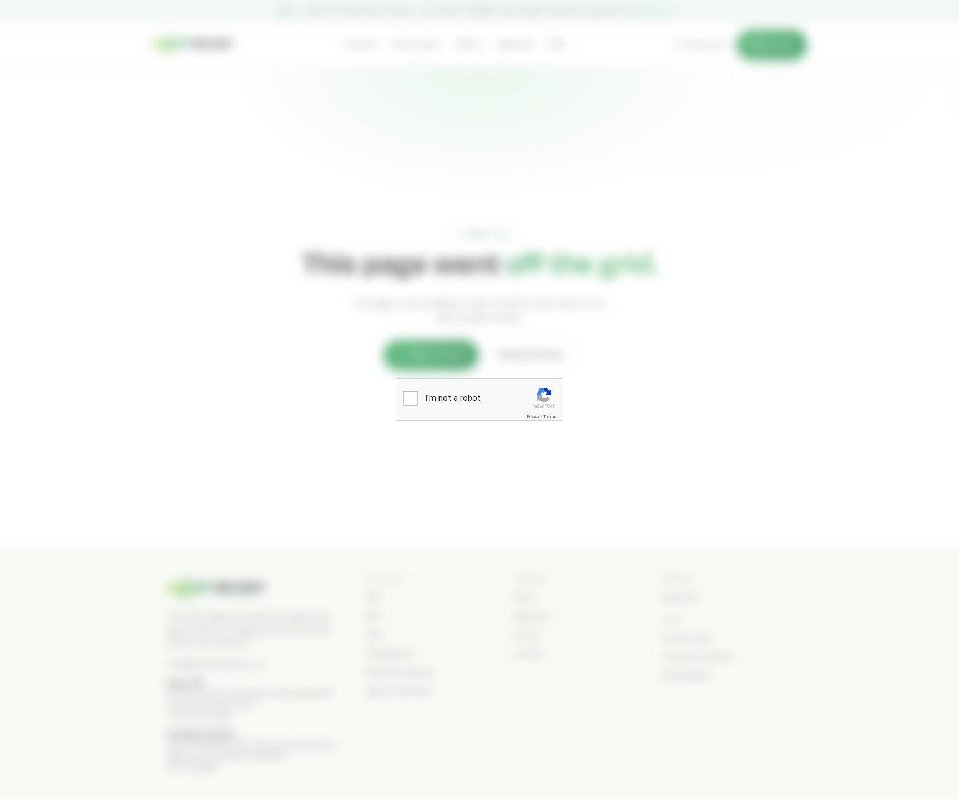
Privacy (533, 416)
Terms (550, 416)
